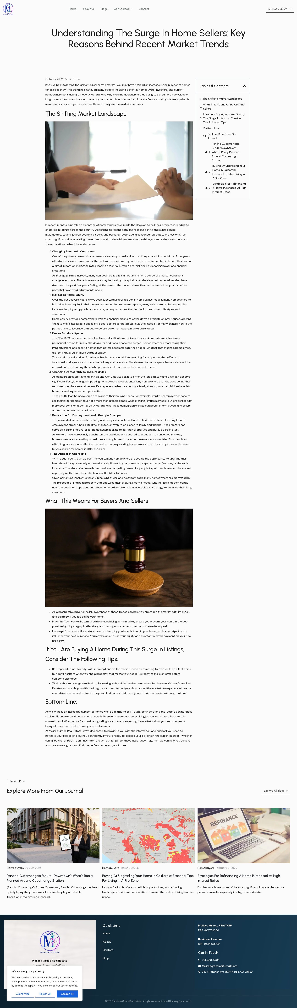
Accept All (67, 993)
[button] (244, 86)
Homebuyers (15, 868)
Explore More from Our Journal (222, 136)
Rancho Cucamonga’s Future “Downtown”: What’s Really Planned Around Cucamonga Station (226, 152)
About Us (89, 8)
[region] (44, 983)
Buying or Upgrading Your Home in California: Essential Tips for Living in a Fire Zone (228, 172)
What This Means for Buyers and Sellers (224, 106)
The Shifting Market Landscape (222, 98)
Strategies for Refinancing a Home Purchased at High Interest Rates (229, 188)
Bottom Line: (212, 128)
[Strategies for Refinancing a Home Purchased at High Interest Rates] (243, 835)
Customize (23, 993)
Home (72, 8)
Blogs (104, 8)
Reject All (45, 993)
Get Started (122, 8)
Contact (144, 8)
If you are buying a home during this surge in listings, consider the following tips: (223, 118)
